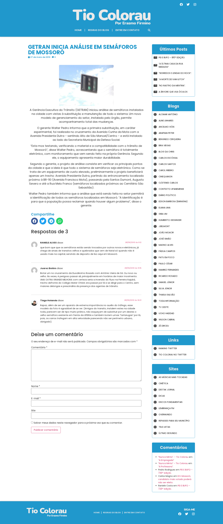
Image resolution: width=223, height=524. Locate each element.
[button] (149, 30)
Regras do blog (98, 30)
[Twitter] (188, 5)
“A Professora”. (165, 466)
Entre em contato (127, 30)
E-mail (36, 398)
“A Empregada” (166, 460)
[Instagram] (195, 5)
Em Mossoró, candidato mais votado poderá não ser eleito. (174, 479)
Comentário (39, 347)
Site (33, 410)
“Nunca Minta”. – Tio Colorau (173, 456)
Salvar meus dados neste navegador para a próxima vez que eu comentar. (78, 423)
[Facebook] (181, 5)
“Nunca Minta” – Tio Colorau (173, 463)
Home (78, 30)
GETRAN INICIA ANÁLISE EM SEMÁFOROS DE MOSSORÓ (82, 49)
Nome (35, 386)
